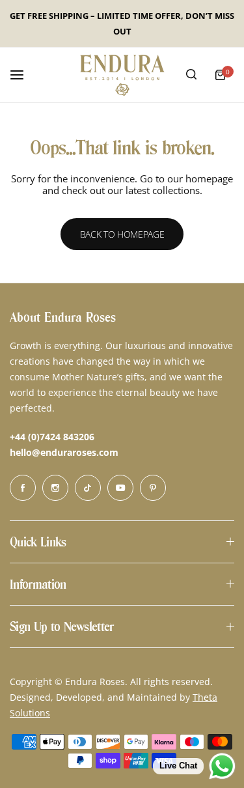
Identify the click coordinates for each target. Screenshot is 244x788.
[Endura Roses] (122, 75)
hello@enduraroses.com (64, 452)
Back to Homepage (122, 234)
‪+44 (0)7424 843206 (52, 436)
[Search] (191, 75)
